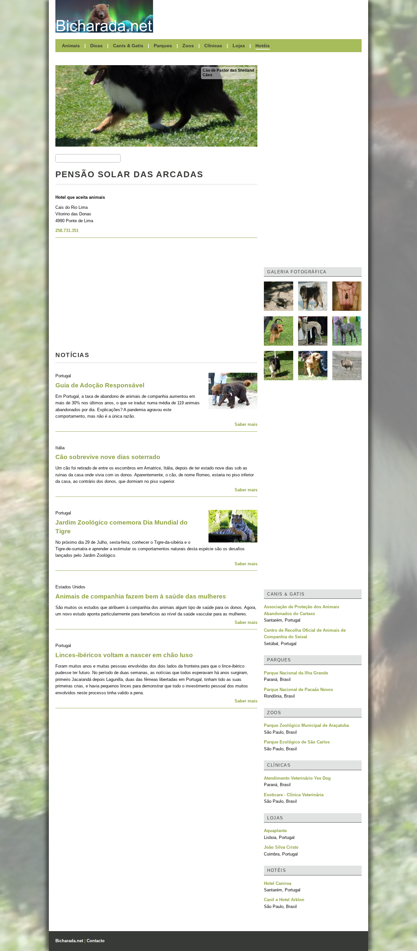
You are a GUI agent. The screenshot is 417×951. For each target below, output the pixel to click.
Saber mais (246, 424)
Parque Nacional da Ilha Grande (296, 672)
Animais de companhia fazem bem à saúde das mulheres (140, 596)
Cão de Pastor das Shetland (228, 70)
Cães (207, 75)
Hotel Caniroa (277, 883)
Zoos (188, 45)
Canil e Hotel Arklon (284, 899)
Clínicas (213, 45)
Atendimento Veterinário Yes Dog (297, 778)
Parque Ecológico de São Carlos (297, 742)
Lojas (239, 45)
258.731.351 (67, 230)
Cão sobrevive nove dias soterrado (107, 457)
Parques (163, 45)
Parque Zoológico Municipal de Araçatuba (306, 725)
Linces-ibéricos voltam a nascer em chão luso (124, 655)
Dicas (96, 45)
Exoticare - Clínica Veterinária (294, 794)
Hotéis (262, 45)
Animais (71, 45)
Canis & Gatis (128, 45)
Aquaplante (275, 830)
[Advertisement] (261, 16)
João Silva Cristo (281, 847)
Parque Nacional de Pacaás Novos (298, 689)
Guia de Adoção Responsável (99, 385)
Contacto (96, 940)
